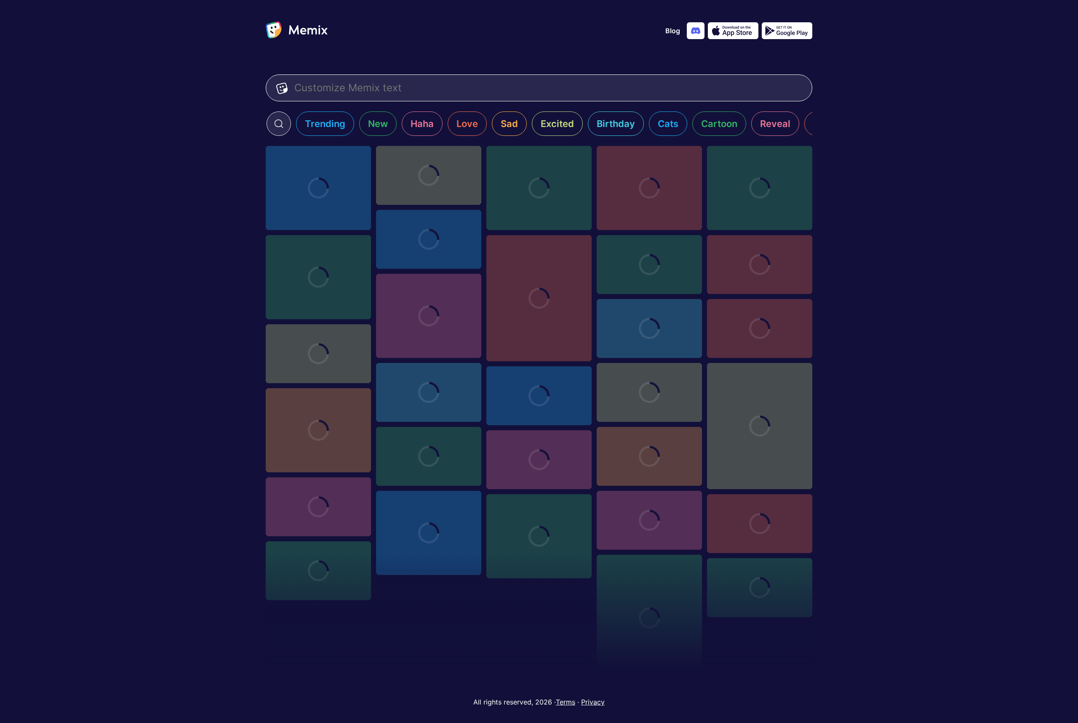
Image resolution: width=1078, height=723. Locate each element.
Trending (325, 123)
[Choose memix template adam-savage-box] (318, 506)
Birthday (616, 123)
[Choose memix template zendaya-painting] (539, 536)
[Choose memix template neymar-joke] (428, 392)
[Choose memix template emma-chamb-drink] (539, 459)
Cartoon (719, 123)
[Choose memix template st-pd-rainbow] (649, 328)
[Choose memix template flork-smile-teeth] (649, 188)
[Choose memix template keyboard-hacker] (428, 456)
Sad (509, 123)
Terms (565, 702)
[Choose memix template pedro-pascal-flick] (318, 353)
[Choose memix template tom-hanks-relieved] (318, 188)
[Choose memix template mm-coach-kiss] (759, 426)
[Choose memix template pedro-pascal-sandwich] (318, 277)
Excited (557, 123)
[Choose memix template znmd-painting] (759, 523)
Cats (668, 123)
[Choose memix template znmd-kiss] (318, 570)
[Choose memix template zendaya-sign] (649, 520)
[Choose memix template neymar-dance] (649, 392)
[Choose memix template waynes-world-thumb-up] (759, 587)
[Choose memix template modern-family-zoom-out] (759, 264)
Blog (672, 30)
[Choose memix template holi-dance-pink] (649, 456)
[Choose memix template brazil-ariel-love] (539, 298)
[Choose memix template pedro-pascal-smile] (759, 328)
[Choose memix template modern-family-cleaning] (428, 316)
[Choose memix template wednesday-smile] (428, 175)
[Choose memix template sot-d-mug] (428, 239)
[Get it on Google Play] (787, 30)
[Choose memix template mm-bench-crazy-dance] (318, 430)
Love (467, 123)
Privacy (593, 702)
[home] (297, 30)
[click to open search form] (279, 123)
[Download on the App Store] (733, 30)
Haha (422, 123)
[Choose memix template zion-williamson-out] (428, 533)
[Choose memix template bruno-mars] (649, 264)
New (378, 123)
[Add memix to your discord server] (695, 30)
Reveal (775, 123)
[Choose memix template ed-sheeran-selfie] (539, 188)
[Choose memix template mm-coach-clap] (539, 395)
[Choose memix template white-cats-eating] (649, 618)
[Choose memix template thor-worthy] (759, 188)
